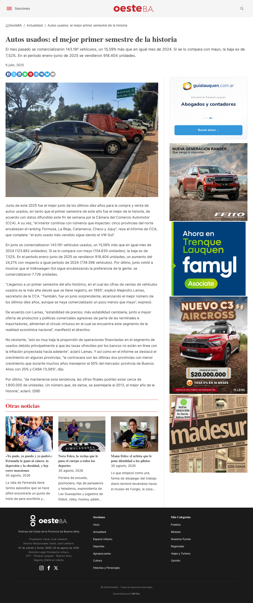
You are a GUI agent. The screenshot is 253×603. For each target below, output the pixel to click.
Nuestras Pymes (181, 539)
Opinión (175, 560)
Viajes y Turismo (180, 553)
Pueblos (176, 524)
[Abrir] (9, 8)
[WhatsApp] (25, 74)
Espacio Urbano (102, 539)
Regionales (177, 546)
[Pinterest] (30, 74)
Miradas (176, 531)
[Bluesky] (47, 74)
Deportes (98, 546)
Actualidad (35, 25)
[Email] (53, 74)
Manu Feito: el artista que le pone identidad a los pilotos (131, 458)
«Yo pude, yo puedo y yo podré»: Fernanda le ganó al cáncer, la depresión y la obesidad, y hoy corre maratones (29, 463)
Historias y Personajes (106, 567)
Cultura (97, 560)
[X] (14, 74)
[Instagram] (41, 569)
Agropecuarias (102, 553)
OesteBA (15, 25)
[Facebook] (8, 74)
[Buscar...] (241, 8)
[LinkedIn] (19, 74)
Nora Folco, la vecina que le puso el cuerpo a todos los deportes (78, 460)
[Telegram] (36, 74)
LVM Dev (135, 593)
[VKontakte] (41, 74)
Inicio (96, 524)
